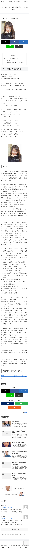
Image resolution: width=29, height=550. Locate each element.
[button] (19, 46)
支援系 (4, 384)
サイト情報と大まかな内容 (12, 58)
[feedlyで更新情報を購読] (21, 403)
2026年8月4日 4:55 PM (6, 507)
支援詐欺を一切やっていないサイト (15, 62)
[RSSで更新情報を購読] (14, 407)
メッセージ (9, 60)
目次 (12, 55)
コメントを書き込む (14, 529)
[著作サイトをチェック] (7, 403)
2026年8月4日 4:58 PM (6, 518)
